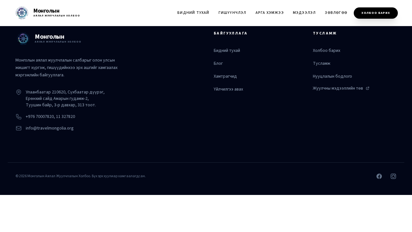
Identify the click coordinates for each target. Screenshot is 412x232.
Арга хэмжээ (270, 12)
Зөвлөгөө (336, 12)
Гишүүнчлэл (233, 12)
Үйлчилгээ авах (228, 89)
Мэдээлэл (304, 12)
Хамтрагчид (225, 76)
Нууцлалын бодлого (332, 76)
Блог (218, 63)
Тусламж (321, 63)
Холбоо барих (375, 13)
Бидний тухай (193, 12)
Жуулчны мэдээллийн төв (338, 88)
